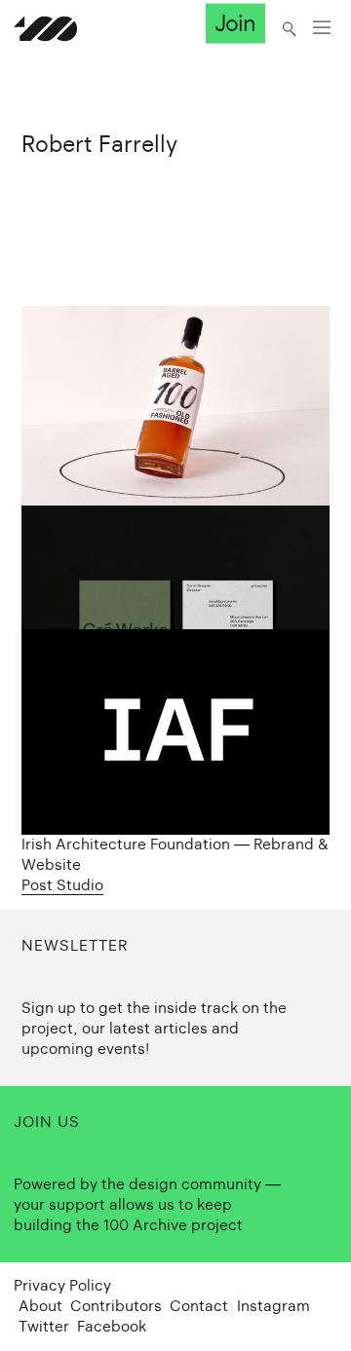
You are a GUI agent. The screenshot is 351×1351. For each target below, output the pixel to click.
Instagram (273, 1305)
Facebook (111, 1326)
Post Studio (62, 885)
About (40, 1305)
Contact (199, 1305)
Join (234, 23)
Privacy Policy (62, 1285)
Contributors (116, 1305)
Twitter (44, 1326)
